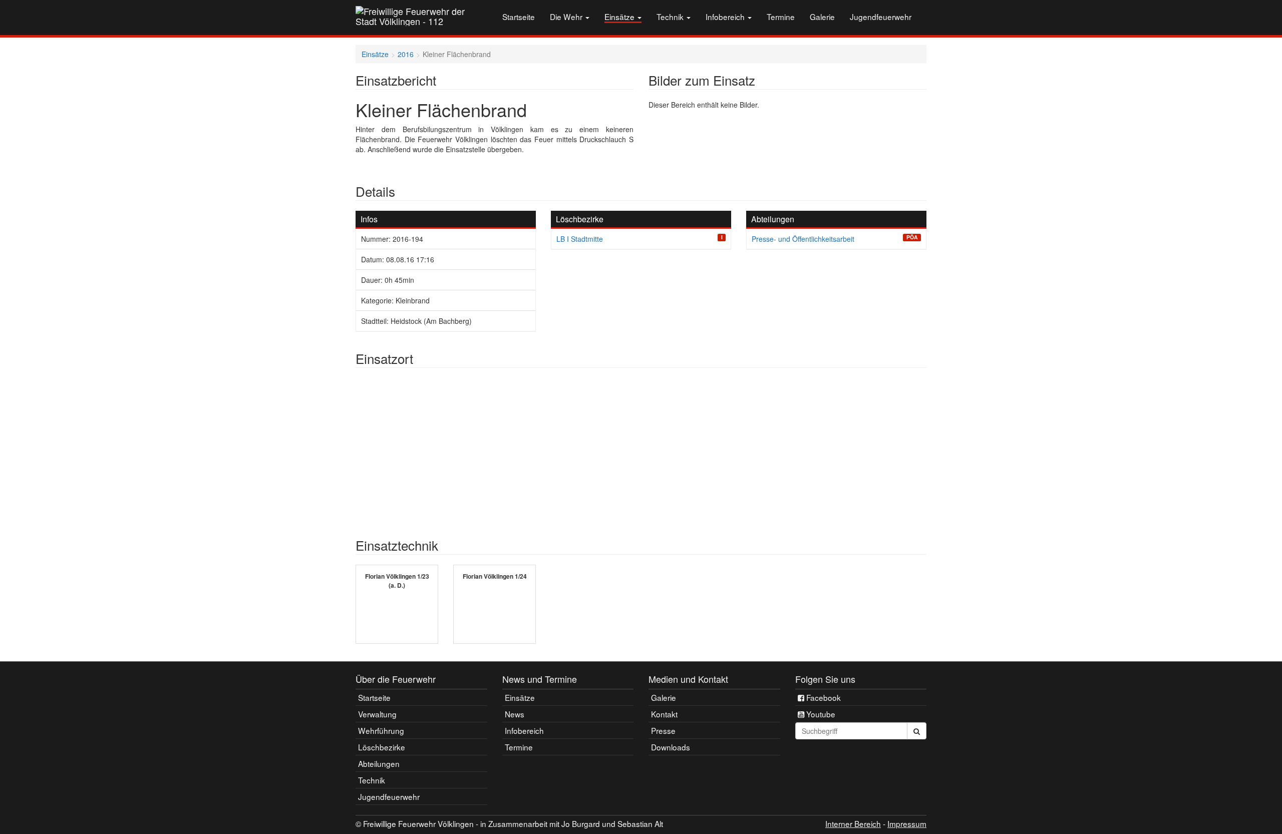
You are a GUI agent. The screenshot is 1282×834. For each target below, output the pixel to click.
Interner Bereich (853, 823)
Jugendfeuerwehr (880, 17)
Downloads (670, 746)
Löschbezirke (381, 746)
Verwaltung (377, 713)
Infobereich (726, 17)
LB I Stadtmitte (579, 239)
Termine (781, 17)
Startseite (518, 17)
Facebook (822, 697)
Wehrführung (381, 730)
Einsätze (620, 17)
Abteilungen (379, 763)
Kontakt (664, 713)
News (514, 713)
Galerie (822, 17)
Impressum (906, 823)
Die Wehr (567, 17)
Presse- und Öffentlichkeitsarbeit (803, 239)
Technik (671, 17)
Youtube (819, 713)
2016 (406, 54)
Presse (663, 730)
